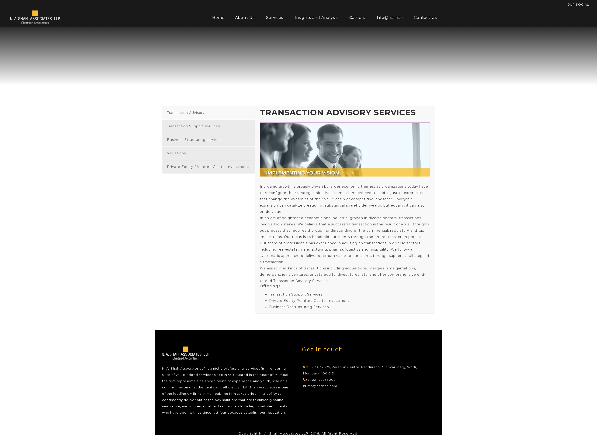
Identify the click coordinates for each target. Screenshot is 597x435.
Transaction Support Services (296, 294)
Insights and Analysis (316, 17)
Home (218, 17)
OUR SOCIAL (578, 4)
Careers (357, 17)
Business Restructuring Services (299, 307)
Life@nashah (390, 17)
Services (274, 17)
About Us (244, 17)
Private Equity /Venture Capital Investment (309, 301)
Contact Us (425, 17)
